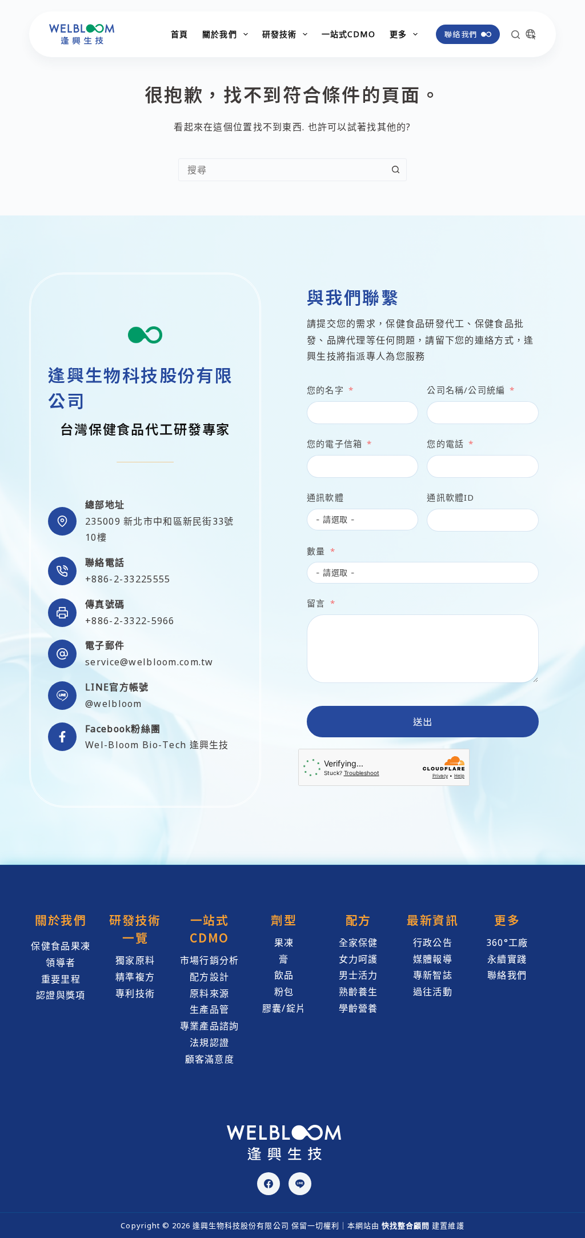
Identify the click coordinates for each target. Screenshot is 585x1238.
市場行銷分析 (209, 960)
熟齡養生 (358, 991)
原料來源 (209, 993)
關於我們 (219, 34)
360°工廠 (507, 942)
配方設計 (209, 977)
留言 (316, 603)
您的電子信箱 (334, 443)
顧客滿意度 (209, 1059)
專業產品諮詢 (209, 1026)
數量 (316, 551)
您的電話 (445, 443)
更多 (398, 34)
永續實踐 (507, 959)
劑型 (283, 919)
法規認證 (209, 1042)
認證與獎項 (60, 995)
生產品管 (209, 1009)
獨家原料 (135, 960)
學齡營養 (358, 1008)
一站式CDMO (348, 34)
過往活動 (432, 991)
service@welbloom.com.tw (149, 662)
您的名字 (325, 390)
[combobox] (281, 169)
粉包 (284, 991)
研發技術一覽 (135, 928)
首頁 (179, 34)
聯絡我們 (460, 34)
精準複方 (135, 977)
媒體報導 (432, 959)
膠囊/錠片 (284, 1008)
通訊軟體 (325, 497)
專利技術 (135, 993)
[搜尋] (515, 34)
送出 (423, 721)
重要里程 (61, 979)
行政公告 (432, 942)
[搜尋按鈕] (395, 170)
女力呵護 (358, 959)
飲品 (284, 975)
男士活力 (358, 975)
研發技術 (279, 34)
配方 (358, 919)
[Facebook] (268, 1183)
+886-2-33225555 (127, 579)
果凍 (284, 942)
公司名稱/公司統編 (466, 390)
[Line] (300, 1183)
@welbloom (113, 703)
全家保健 (358, 942)
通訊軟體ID (450, 497)
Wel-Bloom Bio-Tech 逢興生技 (157, 744)
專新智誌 (432, 975)
